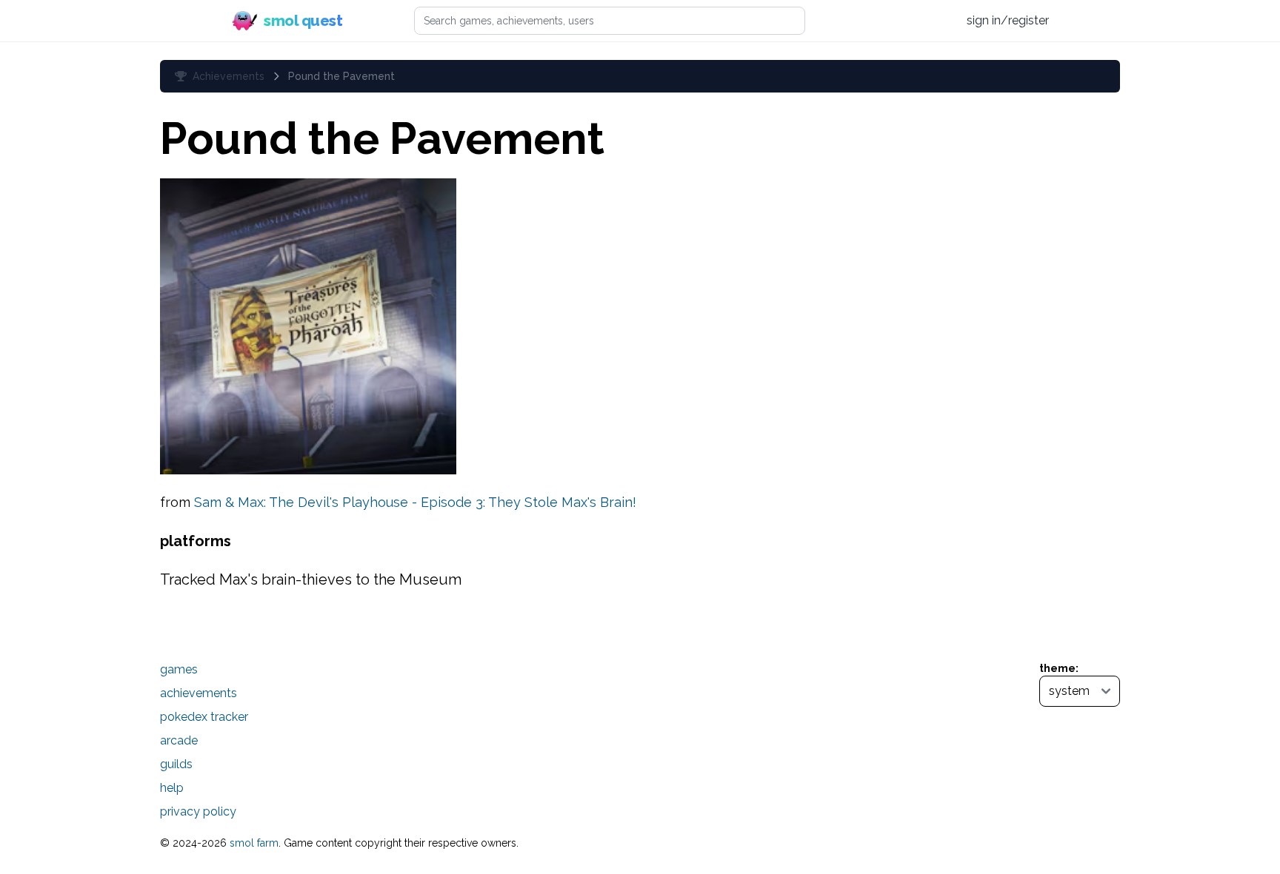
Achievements (228, 76)
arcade (179, 740)
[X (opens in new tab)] (883, 20)
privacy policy (198, 811)
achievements (198, 693)
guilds (176, 764)
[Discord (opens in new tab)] (940, 21)
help (172, 788)
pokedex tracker (204, 717)
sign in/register (1008, 20)
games (179, 669)
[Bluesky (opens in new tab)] (911, 20)
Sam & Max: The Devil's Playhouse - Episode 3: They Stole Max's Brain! (415, 502)
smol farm (254, 843)
